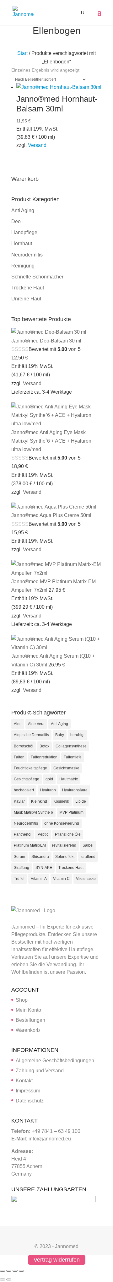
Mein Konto (28, 1010)
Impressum (28, 1090)
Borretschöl (23, 746)
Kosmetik (61, 801)
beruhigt (77, 735)
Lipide (80, 801)
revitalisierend (64, 845)
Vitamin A (39, 878)
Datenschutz (30, 1100)
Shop (22, 1000)
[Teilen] (15, 1271)
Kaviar (19, 801)
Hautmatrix (68, 779)
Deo (16, 221)
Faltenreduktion (44, 757)
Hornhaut (21, 243)
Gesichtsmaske (66, 768)
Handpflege (24, 232)
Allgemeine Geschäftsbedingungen (55, 1060)
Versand (37, 145)
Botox (44, 746)
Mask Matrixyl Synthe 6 (33, 812)
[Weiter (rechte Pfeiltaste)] (8, 1279)
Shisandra (40, 856)
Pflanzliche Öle (68, 834)
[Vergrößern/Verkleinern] (2, 1271)
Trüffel (19, 878)
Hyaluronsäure (75, 790)
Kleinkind (39, 801)
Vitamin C (61, 878)
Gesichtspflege (26, 779)
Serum (19, 856)
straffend (88, 856)
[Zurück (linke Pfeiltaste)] (2, 1279)
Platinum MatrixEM (30, 845)
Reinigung (23, 265)
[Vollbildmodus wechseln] (8, 1271)
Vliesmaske (86, 878)
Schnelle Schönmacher (37, 276)
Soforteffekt (64, 856)
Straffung (21, 867)
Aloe (18, 724)
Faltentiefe (73, 757)
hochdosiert (24, 790)
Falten (19, 757)
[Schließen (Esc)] (21, 1271)
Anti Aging (22, 210)
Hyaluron (48, 790)
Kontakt (24, 1080)
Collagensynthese (71, 746)
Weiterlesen (95, 160)
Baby (59, 735)
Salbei (88, 845)
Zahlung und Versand (40, 1070)
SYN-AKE (43, 867)
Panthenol (22, 834)
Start (22, 53)
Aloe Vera (36, 724)
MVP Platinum (71, 812)
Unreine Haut (26, 298)
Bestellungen (30, 1020)
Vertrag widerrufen (57, 1260)
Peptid (43, 834)
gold (49, 779)
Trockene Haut (27, 287)
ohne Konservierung (61, 823)
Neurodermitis (27, 254)
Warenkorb (28, 1030)
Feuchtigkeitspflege (30, 768)
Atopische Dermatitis (31, 735)
